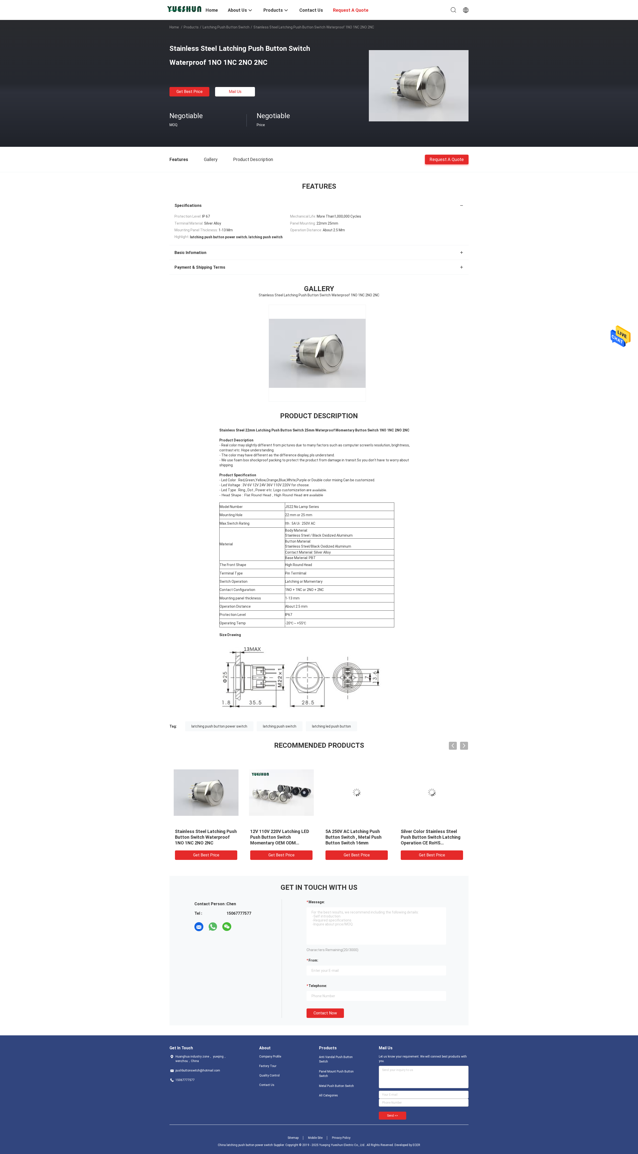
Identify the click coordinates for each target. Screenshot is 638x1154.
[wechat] (226, 926)
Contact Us (266, 1085)
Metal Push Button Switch (336, 1086)
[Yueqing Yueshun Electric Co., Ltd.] (184, 8)
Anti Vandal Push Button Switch (336, 1059)
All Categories (328, 1095)
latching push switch (279, 726)
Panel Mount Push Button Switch (336, 1074)
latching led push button (331, 726)
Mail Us (235, 91)
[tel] (240, 926)
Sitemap (293, 1138)
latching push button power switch (219, 726)
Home (174, 27)
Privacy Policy (341, 1138)
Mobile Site (315, 1138)
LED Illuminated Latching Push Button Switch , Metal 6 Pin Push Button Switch (356, 837)
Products (191, 27)
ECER (416, 1145)
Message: (317, 902)
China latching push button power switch (245, 1145)
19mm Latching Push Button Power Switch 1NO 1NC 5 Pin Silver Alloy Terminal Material (431, 837)
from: (313, 960)
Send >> (392, 1115)
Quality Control (269, 1075)
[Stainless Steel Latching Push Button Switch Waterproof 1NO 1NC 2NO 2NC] (419, 85)
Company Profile (270, 1056)
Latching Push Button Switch (226, 27)
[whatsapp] (212, 926)
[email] (198, 926)
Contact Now (325, 1013)
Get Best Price (189, 91)
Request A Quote (447, 159)
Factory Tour (267, 1066)
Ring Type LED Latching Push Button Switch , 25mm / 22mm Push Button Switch (205, 837)
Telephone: (318, 986)
